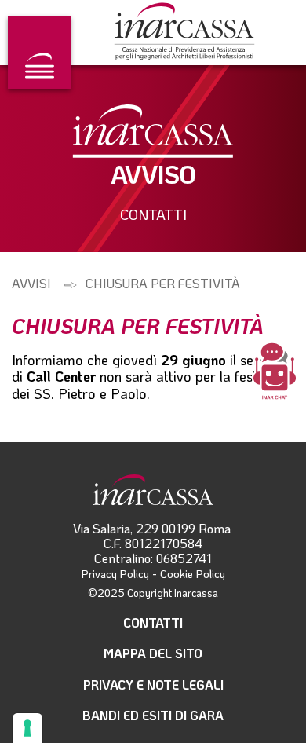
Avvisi (31, 283)
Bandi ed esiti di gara (153, 715)
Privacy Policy (115, 573)
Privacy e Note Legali (153, 684)
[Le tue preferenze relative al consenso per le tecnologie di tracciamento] (27, 728)
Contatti (153, 622)
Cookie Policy (192, 573)
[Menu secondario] (39, 52)
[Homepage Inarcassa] (184, 33)
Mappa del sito (153, 653)
